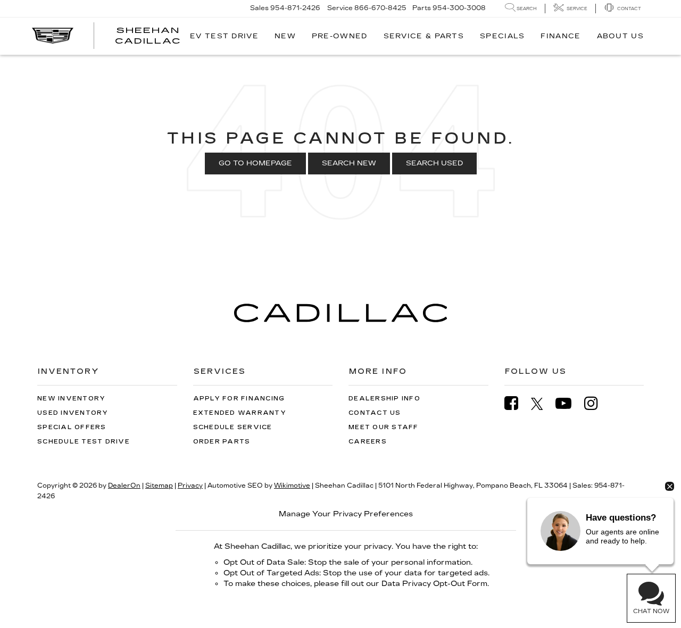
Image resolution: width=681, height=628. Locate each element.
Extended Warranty (239, 412)
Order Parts (222, 441)
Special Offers (71, 427)
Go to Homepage (255, 163)
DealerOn (124, 485)
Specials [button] (502, 36)
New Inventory (71, 398)
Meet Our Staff (383, 427)
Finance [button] (560, 36)
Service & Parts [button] (424, 36)
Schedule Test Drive (83, 441)
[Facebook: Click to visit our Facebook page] (516, 403)
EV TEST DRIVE (224, 36)
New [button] (285, 36)
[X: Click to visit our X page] (542, 403)
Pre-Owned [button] (340, 36)
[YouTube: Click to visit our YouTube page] (568, 403)
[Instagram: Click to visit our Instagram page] (596, 403)
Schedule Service (232, 427)
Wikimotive (292, 485)
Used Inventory (73, 412)
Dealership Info (384, 398)
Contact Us (374, 412)
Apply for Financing (239, 398)
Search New (349, 163)
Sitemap (159, 485)
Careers (367, 441)
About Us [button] (620, 36)
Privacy (190, 485)
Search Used (434, 163)
